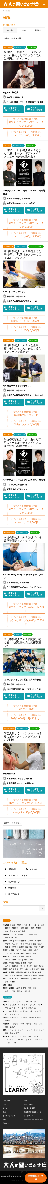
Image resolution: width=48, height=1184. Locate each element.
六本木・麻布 (13, 978)
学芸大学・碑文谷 (22, 972)
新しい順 (10, 30)
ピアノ (30, 1039)
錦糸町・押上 (20, 931)
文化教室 (6, 1024)
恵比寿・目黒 (36, 972)
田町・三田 (37, 978)
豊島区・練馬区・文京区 (11, 988)
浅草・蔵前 (25, 928)
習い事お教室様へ (30, 1108)
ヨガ (17, 1014)
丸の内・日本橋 (20, 941)
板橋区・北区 (7, 969)
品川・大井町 (33, 950)
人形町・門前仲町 (35, 941)
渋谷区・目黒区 (8, 972)
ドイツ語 (13, 1017)
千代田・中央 (7, 941)
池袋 (35, 988)
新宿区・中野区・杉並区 (11, 963)
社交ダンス (32, 1008)
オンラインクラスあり (17, 875)
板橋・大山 (29, 969)
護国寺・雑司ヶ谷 (23, 991)
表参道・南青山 (38, 975)
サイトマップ (28, 1116)
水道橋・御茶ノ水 (11, 944)
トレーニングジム (21, 1011)
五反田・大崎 (21, 950)
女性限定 (12, 887)
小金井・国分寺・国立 (13, 959)
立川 (31, 959)
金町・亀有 (9, 931)
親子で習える (14, 894)
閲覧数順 (38, 30)
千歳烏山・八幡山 (11, 937)
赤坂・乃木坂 (10, 982)
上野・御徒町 (16, 925)
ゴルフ (14, 1001)
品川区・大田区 (8, 950)
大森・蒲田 (9, 953)
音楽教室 (6, 1036)
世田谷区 (6, 934)
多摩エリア (7, 956)
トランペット (10, 1039)
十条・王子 (19, 969)
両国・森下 (28, 925)
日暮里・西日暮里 (11, 928)
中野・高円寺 (27, 963)
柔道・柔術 (9, 1033)
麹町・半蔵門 (39, 947)
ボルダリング (31, 1001)
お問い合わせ (28, 1104)
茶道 (41, 1024)
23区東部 (6, 925)
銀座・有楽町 (37, 944)
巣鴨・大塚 (27, 988)
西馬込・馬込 (31, 953)
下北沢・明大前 (17, 934)
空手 (17, 1033)
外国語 (5, 1017)
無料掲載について (35, 1176)
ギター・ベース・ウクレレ (21, 1036)
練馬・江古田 (10, 991)
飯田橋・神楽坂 (10, 947)
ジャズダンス (15, 1005)
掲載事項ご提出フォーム (32, 1112)
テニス (21, 1001)
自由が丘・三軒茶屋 (23, 975)
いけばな (15, 1024)
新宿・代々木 (39, 966)
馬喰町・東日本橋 (25, 947)
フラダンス (9, 1008)
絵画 (35, 1024)
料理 (22, 1024)
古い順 (23, 30)
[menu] (44, 4)
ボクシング (40, 1030)
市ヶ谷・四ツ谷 (26, 966)
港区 (4, 978)
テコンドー (29, 1030)
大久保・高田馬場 (11, 966)
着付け (28, 1024)
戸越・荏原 (20, 953)
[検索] (38, 4)
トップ (26, 1100)
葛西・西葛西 (36, 928)
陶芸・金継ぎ (10, 1027)
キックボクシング (16, 1030)
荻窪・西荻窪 (7, 985)
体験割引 (12, 869)
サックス (36, 1036)
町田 (25, 959)
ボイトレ (38, 1039)
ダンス (5, 1005)
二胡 (14, 1043)
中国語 (31, 1017)
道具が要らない (14, 881)
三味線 (7, 1043)
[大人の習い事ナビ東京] (21, 4)
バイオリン (21, 1039)
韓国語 (7, 1020)
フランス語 (23, 1017)
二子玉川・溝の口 (31, 934)
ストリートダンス (28, 1005)
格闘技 (5, 1030)
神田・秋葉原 (25, 944)
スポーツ (6, 1001)
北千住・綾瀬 (39, 925)
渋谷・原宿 (9, 975)
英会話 (39, 1017)
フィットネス (7, 1011)
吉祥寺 (28, 956)
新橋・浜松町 (25, 978)
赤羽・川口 (40, 969)
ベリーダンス (20, 1008)
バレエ (39, 1005)
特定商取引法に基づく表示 (33, 1119)
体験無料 (33, 869)
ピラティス (9, 1014)
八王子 (21, 956)
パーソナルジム (35, 1011)
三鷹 (14, 956)
